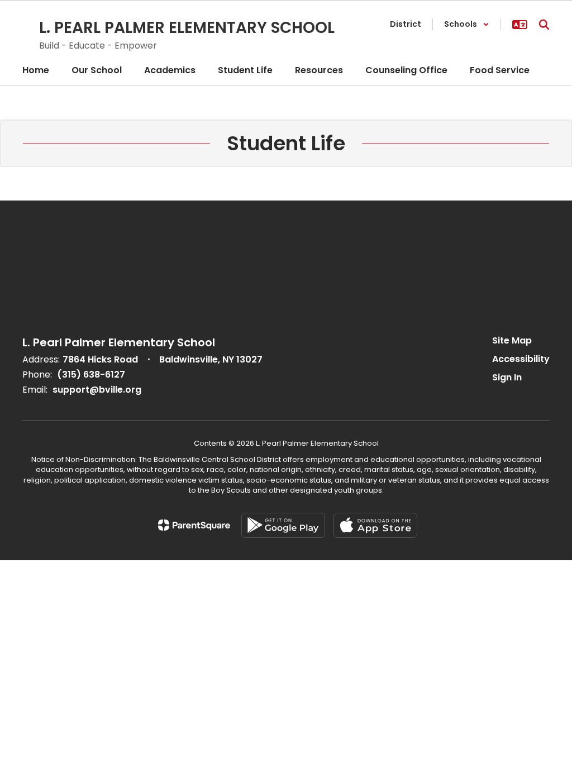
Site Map (512, 340)
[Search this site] (544, 24)
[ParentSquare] (194, 525)
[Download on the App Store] (375, 525)
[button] (466, 24)
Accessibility (521, 358)
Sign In (507, 377)
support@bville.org (97, 389)
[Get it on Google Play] (283, 525)
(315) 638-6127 (91, 374)
